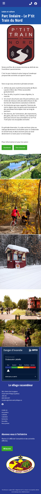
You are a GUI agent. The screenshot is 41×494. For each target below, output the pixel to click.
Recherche (5, 419)
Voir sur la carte (11, 376)
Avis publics (5, 412)
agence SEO (12, 490)
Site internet (20, 147)
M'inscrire (7, 448)
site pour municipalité (29, 490)
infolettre (23, 492)
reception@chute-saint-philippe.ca (12, 400)
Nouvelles (4, 421)
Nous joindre (5, 423)
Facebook (7, 147)
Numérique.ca (5, 490)
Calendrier (5, 417)
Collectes (4, 414)
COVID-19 (4, 410)
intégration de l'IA (19, 490)
